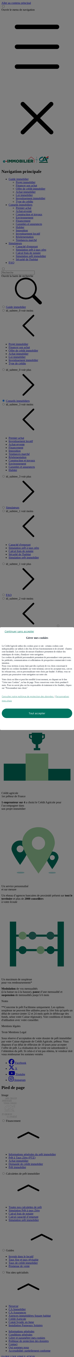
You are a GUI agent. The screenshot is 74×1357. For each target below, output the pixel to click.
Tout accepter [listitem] (37, 713)
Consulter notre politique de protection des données (28, 696)
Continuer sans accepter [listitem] (19, 631)
